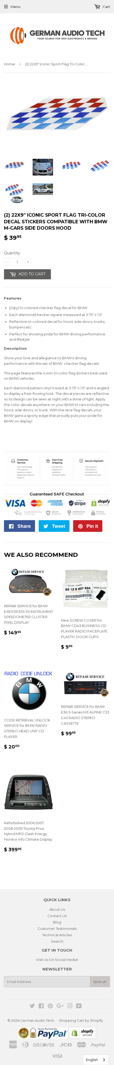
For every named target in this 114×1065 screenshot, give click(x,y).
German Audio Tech (37, 1020)
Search (57, 941)
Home (9, 64)
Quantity (12, 253)
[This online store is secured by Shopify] (82, 1037)
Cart (106, 7)
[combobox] (96, 1060)
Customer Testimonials (57, 928)
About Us (57, 909)
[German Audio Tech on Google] (60, 1006)
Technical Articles (57, 935)
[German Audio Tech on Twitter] (32, 1006)
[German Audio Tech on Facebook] (41, 1006)
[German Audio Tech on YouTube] (79, 1006)
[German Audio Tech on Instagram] (70, 1006)
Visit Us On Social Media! (57, 959)
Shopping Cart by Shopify (81, 1020)
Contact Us (57, 916)
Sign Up (100, 982)
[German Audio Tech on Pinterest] (50, 1006)
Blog (57, 922)
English (92, 1060)
